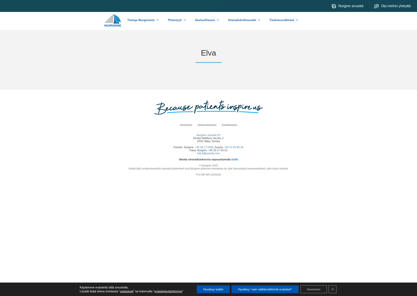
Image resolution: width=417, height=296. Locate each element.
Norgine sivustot (350, 6)
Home (113, 18)
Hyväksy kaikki (213, 289)
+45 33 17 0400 (204, 147)
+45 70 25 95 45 (233, 147)
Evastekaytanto (229, 124)
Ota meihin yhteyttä (396, 6)
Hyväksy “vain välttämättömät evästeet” (265, 289)
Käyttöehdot (186, 124)
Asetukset (313, 289)
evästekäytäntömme (168, 291)
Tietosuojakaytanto (207, 124)
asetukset (126, 291)
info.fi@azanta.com (208, 153)
